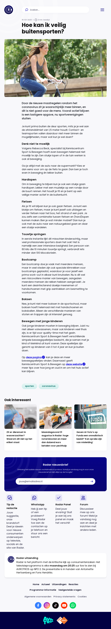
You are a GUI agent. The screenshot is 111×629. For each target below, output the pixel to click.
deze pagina (34, 357)
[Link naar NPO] (62, 620)
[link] (29, 386)
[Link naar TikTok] (55, 605)
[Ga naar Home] (8, 9)
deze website (74, 364)
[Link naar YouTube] (64, 605)
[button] (102, 9)
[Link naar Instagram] (47, 605)
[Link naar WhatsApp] (73, 605)
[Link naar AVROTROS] (48, 620)
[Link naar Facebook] (38, 605)
